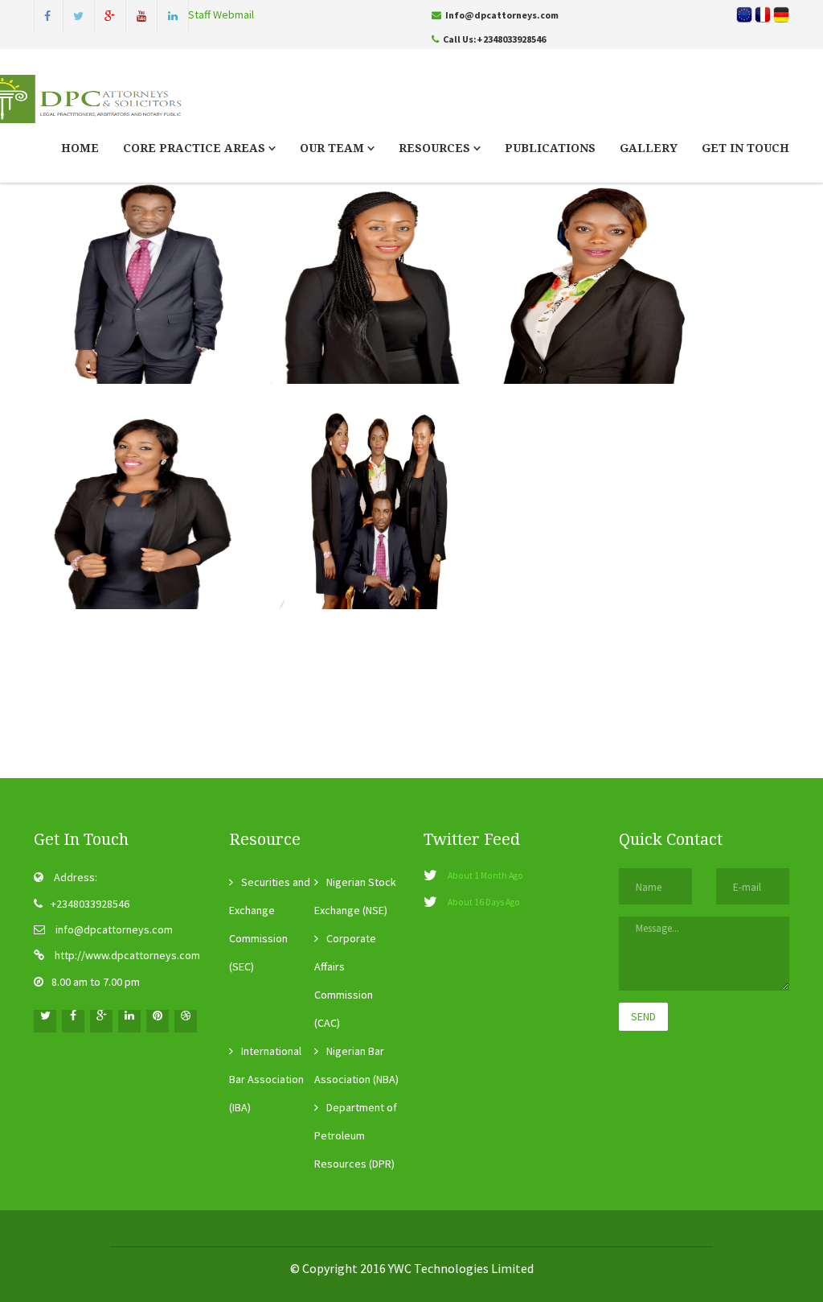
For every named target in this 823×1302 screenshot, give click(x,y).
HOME (80, 148)
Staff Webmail (221, 14)
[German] (763, 13)
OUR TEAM (333, 148)
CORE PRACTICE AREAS (195, 148)
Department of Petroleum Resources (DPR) (355, 1135)
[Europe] (744, 13)
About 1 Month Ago (485, 875)
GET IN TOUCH (745, 148)
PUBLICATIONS (550, 148)
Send (643, 1016)
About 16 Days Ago (484, 902)
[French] (781, 13)
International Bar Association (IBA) (266, 1079)
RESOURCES (436, 148)
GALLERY (649, 148)
